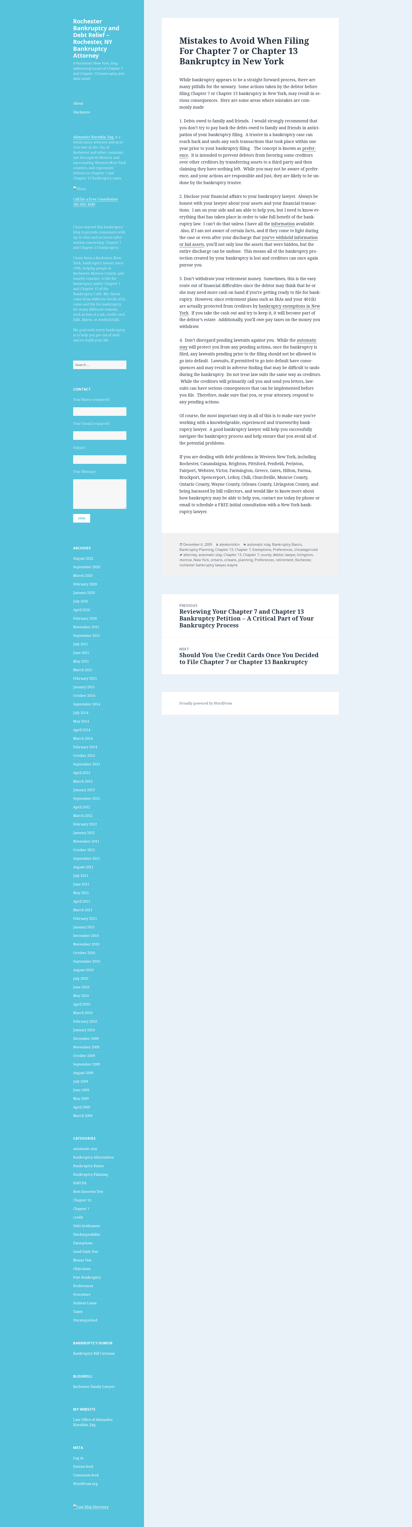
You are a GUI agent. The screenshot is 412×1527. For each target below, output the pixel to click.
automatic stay (85, 1148)
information (283, 224)
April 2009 (81, 1107)
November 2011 (86, 841)
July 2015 (80, 644)
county (266, 554)
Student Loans (85, 1303)
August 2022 (83, 558)
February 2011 (85, 918)
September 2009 (86, 1064)
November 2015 (86, 627)
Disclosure (81, 112)
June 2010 (81, 987)
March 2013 (82, 781)
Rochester (303, 560)
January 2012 (84, 832)
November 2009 (86, 1047)
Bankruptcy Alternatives (93, 1157)
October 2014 (84, 695)
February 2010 (85, 1021)
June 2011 (81, 884)
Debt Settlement (86, 1225)
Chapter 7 (81, 1208)
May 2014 (81, 721)
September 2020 (86, 567)
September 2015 (86, 635)
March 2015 (82, 669)
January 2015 (84, 687)
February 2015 (85, 678)
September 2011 (86, 858)
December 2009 (86, 1038)
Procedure (82, 1294)
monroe (185, 560)
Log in (78, 1458)
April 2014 (81, 729)
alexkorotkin (229, 544)
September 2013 (86, 764)
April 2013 (81, 772)
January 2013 (84, 790)
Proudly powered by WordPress (205, 703)
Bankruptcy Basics (88, 1165)
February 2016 (85, 618)
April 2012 (81, 807)
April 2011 (81, 901)
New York (201, 560)
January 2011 (84, 927)
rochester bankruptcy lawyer (202, 565)
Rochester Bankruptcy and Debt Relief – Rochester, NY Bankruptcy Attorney (96, 38)
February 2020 (85, 584)
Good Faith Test (85, 1251)
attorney (190, 554)
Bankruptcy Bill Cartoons (94, 1353)
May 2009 (81, 1098)
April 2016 (81, 609)
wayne (232, 565)
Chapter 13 (82, 1200)
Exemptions (82, 1243)
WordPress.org (85, 1483)
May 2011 (81, 892)
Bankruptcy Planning (90, 1174)
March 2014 (82, 738)
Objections (82, 1268)
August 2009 (83, 1072)
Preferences (83, 1286)
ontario (217, 560)
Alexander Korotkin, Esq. (93, 137)
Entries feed (83, 1466)
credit (78, 1217)
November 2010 (86, 944)
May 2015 (81, 661)
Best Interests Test (88, 1191)
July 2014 (80, 712)
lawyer (290, 554)
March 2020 (82, 575)
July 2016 (80, 601)
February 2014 (85, 747)
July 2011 (80, 875)
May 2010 (81, 995)
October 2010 (84, 952)
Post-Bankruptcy (87, 1277)
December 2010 (86, 935)
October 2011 (84, 850)
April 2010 (81, 1004)
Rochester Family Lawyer (94, 1386)
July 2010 (80, 978)
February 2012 (85, 824)
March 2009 (82, 1115)
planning (245, 560)
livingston (305, 554)
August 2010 (83, 970)
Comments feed (86, 1475)
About (78, 103)
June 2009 (81, 1090)
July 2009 (80, 1081)
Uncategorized (85, 1320)
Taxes (78, 1311)
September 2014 (86, 704)
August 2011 (83, 867)
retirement (284, 560)
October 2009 (84, 1055)
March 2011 (82, 910)
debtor (278, 554)
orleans (230, 560)
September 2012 (86, 798)
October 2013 (84, 755)
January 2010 (84, 1030)
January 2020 (84, 592)
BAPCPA (79, 1183)
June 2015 (81, 652)
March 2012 (82, 815)
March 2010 (82, 1012)
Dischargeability (86, 1234)
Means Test (82, 1260)
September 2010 (86, 961)
